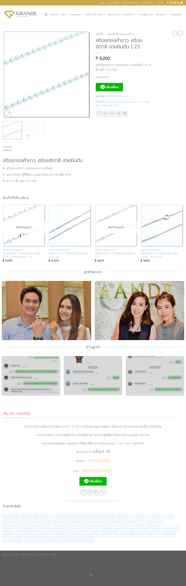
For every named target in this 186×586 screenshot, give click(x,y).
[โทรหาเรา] (178, 3)
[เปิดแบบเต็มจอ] (14, 564)
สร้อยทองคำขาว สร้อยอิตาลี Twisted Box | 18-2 (68, 255)
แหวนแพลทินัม (49, 540)
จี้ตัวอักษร (26, 516)
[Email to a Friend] (112, 114)
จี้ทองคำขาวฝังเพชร (43, 516)
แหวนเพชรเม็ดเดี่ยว (13, 540)
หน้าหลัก (54, 14)
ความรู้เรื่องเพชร (145, 14)
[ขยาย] (7, 114)
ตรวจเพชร (160, 14)
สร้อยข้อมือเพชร (107, 516)
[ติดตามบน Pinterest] (181, 3)
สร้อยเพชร (29, 528)
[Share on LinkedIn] (125, 114)
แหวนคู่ (155, 528)
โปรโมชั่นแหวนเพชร (84, 540)
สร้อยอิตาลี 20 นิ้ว (12, 528)
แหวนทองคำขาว (169, 528)
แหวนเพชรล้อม (146, 534)
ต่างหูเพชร (70, 516)
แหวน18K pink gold (138, 528)
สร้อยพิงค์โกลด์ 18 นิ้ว (98, 522)
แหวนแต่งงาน (31, 540)
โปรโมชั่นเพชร (66, 540)
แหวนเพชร (113, 3)
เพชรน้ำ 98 (77, 528)
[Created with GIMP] (93, 383)
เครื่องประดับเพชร (93, 14)
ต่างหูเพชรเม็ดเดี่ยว (88, 516)
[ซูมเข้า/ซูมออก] (3, 564)
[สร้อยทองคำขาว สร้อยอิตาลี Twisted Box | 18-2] (70, 225)
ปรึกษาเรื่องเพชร (129, 3)
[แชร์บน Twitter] (106, 114)
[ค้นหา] (46, 14)
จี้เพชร (59, 516)
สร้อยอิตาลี (117, 522)
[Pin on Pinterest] (119, 114)
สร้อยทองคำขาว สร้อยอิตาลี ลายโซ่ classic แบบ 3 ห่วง (159, 255)
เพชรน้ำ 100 (92, 528)
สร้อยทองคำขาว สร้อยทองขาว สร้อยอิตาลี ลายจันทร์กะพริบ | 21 (22, 255)
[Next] (84, 74)
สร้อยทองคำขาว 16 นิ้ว (132, 102)
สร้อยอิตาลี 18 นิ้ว (154, 522)
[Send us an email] (174, 3)
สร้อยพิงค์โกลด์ (77, 522)
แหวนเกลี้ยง (59, 534)
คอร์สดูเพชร (175, 14)
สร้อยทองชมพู (60, 522)
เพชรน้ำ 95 (63, 528)
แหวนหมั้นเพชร (43, 534)
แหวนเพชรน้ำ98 (89, 534)
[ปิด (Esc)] (36, 564)
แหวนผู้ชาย (9, 534)
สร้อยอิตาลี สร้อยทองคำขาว (121, 34)
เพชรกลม (50, 528)
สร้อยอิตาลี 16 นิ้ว (110, 105)
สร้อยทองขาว (124, 516)
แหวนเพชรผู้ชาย (128, 534)
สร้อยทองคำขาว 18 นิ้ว (14, 522)
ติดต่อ (161, 3)
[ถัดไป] (14, 579)
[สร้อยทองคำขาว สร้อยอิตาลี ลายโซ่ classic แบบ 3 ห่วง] (162, 225)
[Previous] (9, 74)
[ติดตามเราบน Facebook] (168, 3)
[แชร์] (25, 564)
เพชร (102, 3)
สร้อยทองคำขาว (114, 102)
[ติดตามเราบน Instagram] (171, 3)
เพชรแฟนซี (120, 528)
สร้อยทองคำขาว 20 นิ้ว (39, 522)
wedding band (11, 516)
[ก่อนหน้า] (3, 579)
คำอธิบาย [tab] (7, 150)
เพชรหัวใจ (106, 528)
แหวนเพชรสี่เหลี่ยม (165, 534)
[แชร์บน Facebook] (99, 114)
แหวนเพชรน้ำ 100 (109, 534)
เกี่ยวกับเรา (146, 3)
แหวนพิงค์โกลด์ (25, 534)
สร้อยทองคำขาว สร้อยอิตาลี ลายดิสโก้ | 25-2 (115, 255)
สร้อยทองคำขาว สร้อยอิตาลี (120, 14)
